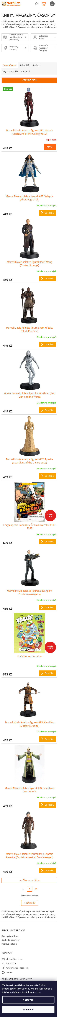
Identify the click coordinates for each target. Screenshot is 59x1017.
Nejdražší (37, 65)
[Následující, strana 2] (29, 889)
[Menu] (52, 4)
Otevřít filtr (29, 80)
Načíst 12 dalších (29, 880)
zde (38, 992)
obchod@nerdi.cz (14, 959)
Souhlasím (28, 1009)
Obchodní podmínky (11, 940)
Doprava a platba (9, 943)
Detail (50, 147)
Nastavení (28, 1000)
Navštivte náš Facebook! (17, 967)
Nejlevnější (24, 65)
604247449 (11, 963)
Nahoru (30, 902)
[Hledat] (36, 4)
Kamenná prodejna (10, 936)
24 (36, 888)
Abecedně (25, 71)
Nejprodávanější (10, 71)
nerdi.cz (9, 972)
